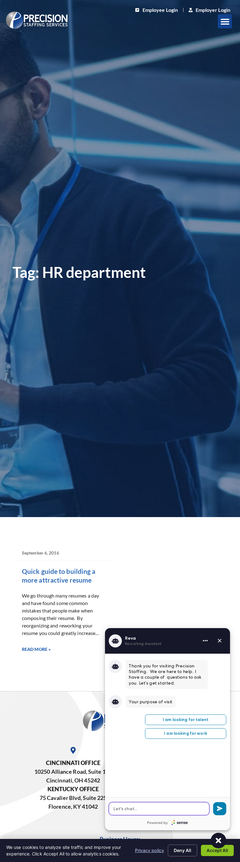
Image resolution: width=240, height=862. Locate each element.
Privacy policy (149, 850)
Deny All (182, 850)
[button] (225, 21)
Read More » (36, 649)
